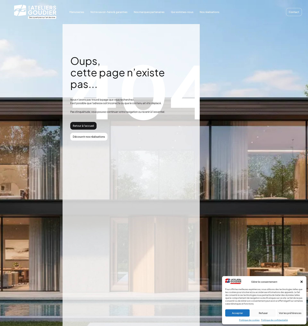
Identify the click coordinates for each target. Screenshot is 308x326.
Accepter (237, 312)
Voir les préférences (290, 312)
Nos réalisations (209, 12)
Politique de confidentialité (274, 320)
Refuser (263, 312)
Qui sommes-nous (182, 12)
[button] (301, 281)
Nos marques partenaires (149, 12)
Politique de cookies (249, 320)
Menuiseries (76, 12)
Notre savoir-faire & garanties (108, 12)
